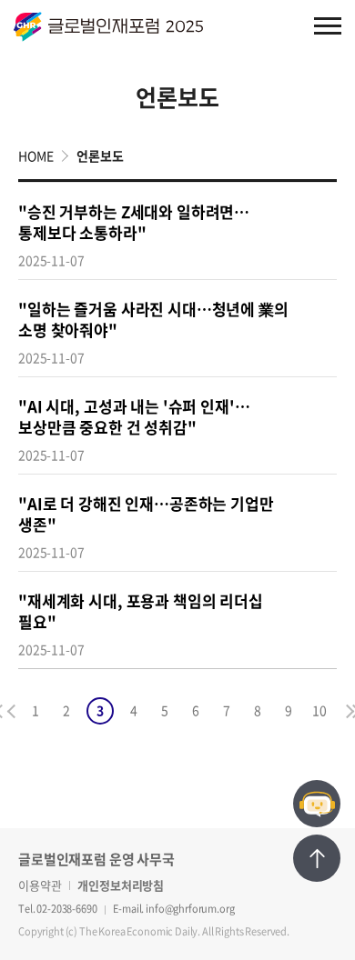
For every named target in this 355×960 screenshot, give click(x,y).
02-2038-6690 (66, 908)
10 (319, 710)
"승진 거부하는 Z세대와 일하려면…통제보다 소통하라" (133, 222)
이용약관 (39, 885)
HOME (35, 155)
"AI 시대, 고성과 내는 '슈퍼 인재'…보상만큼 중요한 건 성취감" (134, 416)
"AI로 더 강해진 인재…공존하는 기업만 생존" (146, 514)
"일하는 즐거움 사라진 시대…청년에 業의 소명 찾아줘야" (153, 319)
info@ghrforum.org (190, 908)
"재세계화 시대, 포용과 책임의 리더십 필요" (140, 611)
